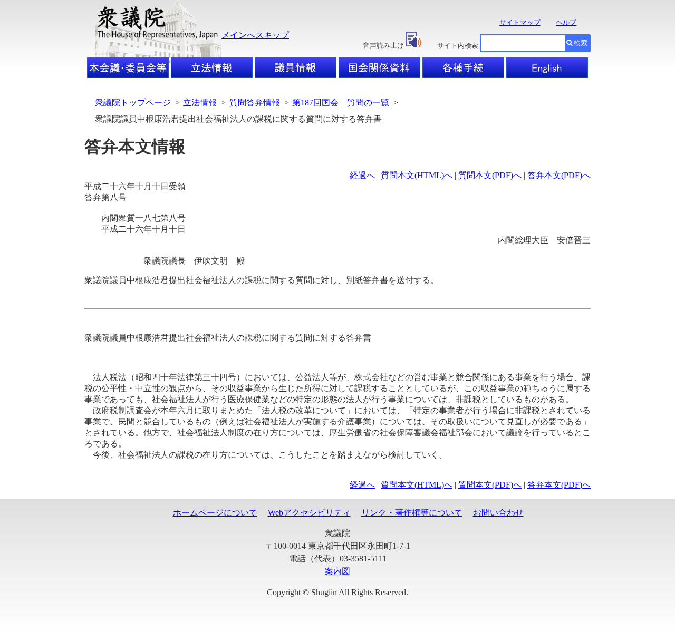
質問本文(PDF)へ (490, 175)
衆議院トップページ (133, 102)
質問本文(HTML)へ (416, 175)
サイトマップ (520, 22)
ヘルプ (566, 22)
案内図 (337, 571)
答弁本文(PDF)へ (559, 175)
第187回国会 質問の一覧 (340, 102)
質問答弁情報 (254, 102)
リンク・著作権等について (411, 512)
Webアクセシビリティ (309, 512)
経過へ (362, 175)
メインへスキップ (255, 35)
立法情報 (200, 102)
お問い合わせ (498, 512)
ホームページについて (215, 512)
